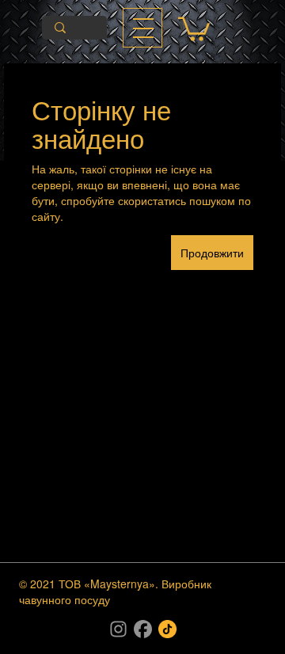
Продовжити (212, 252)
